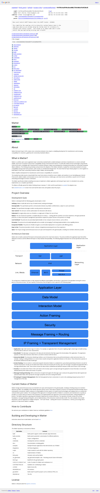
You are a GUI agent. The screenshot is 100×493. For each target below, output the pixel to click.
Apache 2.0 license (31, 483)
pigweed (14, 7)
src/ (15, 66)
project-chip (38, 7)
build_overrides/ (18, 54)
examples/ (16, 61)
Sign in (96, 2)
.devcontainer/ (17, 45)
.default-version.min (19, 76)
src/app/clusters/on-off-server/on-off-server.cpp (24, 37)
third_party (22, 7)
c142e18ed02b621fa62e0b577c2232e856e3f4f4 (30, 16)
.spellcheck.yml (17, 98)
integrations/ (17, 63)
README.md (17, 112)
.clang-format (17, 72)
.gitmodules (17, 87)
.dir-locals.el (17, 78)
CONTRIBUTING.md (19, 103)
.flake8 (15, 81)
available (65, 185)
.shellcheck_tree (18, 96)
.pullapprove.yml (18, 92)
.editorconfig (17, 79)
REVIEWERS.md (17, 114)
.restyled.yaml (17, 94)
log (50, 11)
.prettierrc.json (17, 90)
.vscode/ (16, 50)
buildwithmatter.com (19, 187)
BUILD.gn (16, 100)
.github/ (15, 48)
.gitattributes (17, 83)
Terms (18, 490)
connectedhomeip (49, 7)
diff (46, 18)
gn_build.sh (16, 105)
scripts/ (15, 65)
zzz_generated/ (17, 70)
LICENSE (16, 109)
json (97, 490)
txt (93, 490)
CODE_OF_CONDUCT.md (20, 101)
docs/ (15, 59)
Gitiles (9, 490)
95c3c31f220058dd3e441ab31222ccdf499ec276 (30, 18)
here (51, 410)
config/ (15, 55)
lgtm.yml (16, 107)
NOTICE (16, 111)
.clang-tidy (16, 74)
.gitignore (16, 85)
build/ (15, 52)
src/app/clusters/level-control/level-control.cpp (23, 33)
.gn (14, 89)
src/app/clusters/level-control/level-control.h (23, 35)
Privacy (13, 490)
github (30, 7)
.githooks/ (16, 46)
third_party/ (16, 68)
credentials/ (17, 57)
